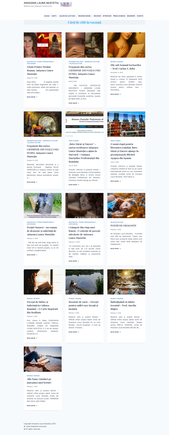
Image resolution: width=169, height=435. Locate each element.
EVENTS (140, 16)
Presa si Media (74, 140)
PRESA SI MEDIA (119, 16)
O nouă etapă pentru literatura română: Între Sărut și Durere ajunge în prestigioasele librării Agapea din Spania (125, 151)
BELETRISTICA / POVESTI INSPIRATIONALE (40, 61)
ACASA (47, 16)
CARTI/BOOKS (31, 63)
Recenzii (113, 61)
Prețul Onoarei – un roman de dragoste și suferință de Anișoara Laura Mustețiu (42, 231)
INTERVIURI (107, 16)
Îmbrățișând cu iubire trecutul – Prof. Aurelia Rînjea (123, 305)
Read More (32, 97)
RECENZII (97, 16)
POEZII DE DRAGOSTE (123, 225)
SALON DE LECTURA (76, 63)
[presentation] (43, 45)
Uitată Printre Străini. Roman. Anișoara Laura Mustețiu (40, 70)
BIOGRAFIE (131, 16)
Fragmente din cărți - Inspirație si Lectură (84, 61)
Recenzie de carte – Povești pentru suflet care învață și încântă (83, 305)
